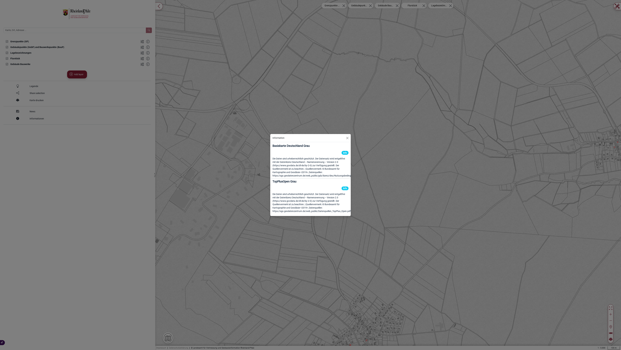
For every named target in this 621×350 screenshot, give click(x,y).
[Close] (347, 138)
